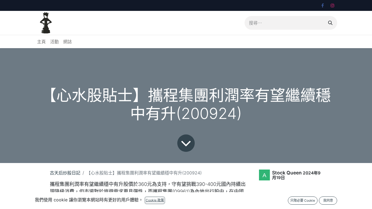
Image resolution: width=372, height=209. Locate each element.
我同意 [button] (328, 200)
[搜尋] (330, 23)
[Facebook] (322, 5)
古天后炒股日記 (65, 173)
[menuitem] (41, 41)
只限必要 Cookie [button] (302, 200)
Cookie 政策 (155, 200)
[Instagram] (332, 5)
